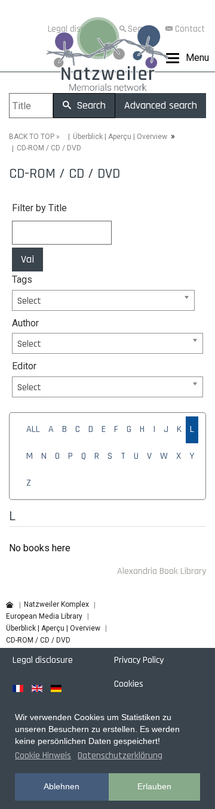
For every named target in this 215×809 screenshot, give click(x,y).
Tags (22, 279)
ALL (33, 429)
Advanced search (160, 105)
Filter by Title (39, 208)
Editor (24, 366)
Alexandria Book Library (161, 571)
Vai (27, 259)
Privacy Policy (139, 660)
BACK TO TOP (31, 136)
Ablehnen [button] (61, 786)
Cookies (128, 684)
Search (89, 105)
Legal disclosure (43, 660)
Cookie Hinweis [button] (43, 755)
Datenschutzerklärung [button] (120, 755)
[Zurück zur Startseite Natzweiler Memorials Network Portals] (107, 57)
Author (25, 323)
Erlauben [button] (154, 786)
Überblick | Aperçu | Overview (120, 136)
